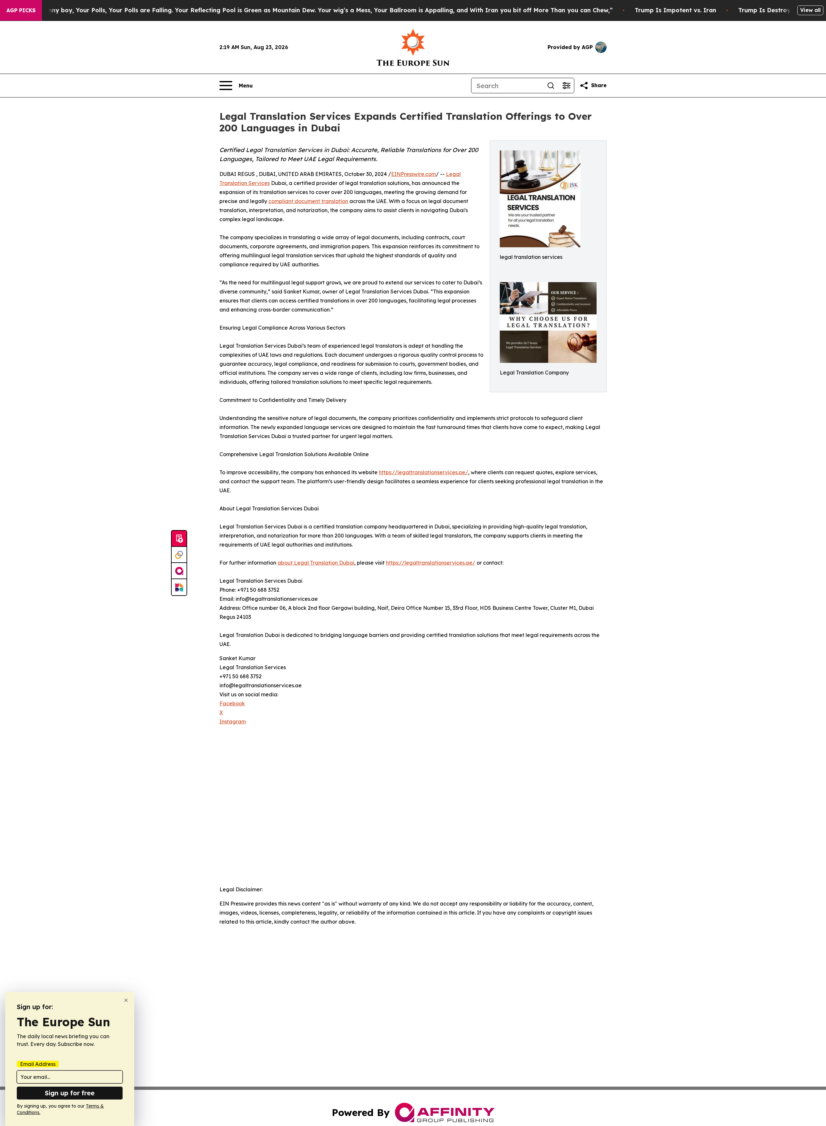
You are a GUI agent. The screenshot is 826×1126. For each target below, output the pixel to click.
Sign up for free (70, 1093)
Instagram (232, 721)
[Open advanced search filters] (566, 85)
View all (810, 10)
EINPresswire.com (413, 174)
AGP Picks (20, 10)
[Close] (126, 1000)
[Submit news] (179, 539)
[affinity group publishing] (179, 571)
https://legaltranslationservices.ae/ (423, 472)
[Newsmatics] (179, 587)
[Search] (551, 85)
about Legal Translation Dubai (315, 562)
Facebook (232, 703)
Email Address (37, 1064)
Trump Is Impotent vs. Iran (675, 10)
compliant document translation (308, 201)
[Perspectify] (179, 555)
